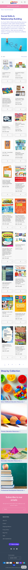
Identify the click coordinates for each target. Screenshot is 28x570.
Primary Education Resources (10, 431)
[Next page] (23, 364)
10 (19, 364)
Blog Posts (5, 532)
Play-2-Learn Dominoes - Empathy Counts (20, 124)
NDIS (4, 535)
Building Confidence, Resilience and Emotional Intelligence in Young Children (20, 348)
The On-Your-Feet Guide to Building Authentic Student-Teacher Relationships (7, 182)
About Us (5, 520)
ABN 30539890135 (7, 538)
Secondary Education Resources (10, 461)
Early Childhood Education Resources (12, 402)
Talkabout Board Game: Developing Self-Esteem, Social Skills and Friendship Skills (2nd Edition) (6, 101)
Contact (4, 523)
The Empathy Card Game (6, 73)
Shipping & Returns (7, 526)
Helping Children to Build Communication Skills (7, 346)
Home (2, 9)
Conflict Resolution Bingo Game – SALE (19, 99)
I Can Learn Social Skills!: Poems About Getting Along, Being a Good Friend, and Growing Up (20, 281)
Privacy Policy (6, 529)
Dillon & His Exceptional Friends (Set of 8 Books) (19, 153)
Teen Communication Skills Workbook (6, 283)
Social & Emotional (9, 9)
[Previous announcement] (2, 6)
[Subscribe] (23, 509)
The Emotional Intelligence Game (6, 127)
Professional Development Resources (12, 490)
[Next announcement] (25, 6)
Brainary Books (11, 567)
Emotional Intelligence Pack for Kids (20, 245)
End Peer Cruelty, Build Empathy (7, 312)
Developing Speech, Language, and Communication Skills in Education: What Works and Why (20, 186)
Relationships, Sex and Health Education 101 (20, 314)
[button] (2, 2)
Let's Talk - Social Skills (7, 152)
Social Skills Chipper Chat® (19, 73)
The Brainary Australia (18, 567)
